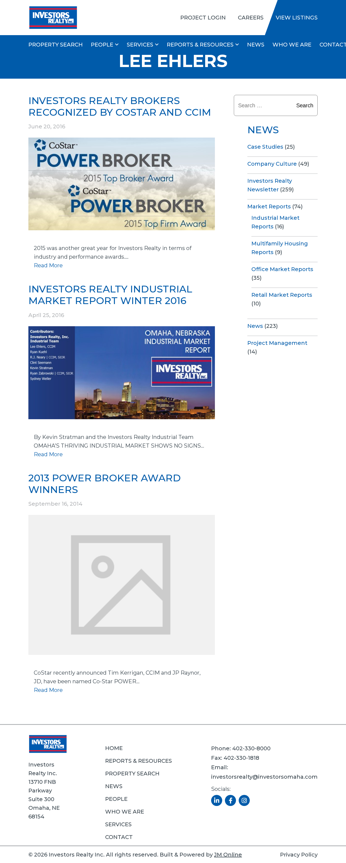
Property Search (55, 44)
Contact (119, 837)
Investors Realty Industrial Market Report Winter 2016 (110, 294)
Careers (251, 17)
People (102, 44)
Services (140, 44)
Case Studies (265, 147)
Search (304, 105)
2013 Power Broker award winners (104, 483)
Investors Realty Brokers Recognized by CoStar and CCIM (119, 106)
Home (114, 748)
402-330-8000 (251, 748)
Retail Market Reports (281, 295)
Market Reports (269, 206)
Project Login (203, 17)
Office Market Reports (282, 269)
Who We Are (291, 44)
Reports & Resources (200, 44)
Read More (48, 265)
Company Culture (272, 164)
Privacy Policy (299, 854)
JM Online (228, 854)
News (255, 44)
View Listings (297, 17)
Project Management (277, 343)
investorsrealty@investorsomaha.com (264, 777)
